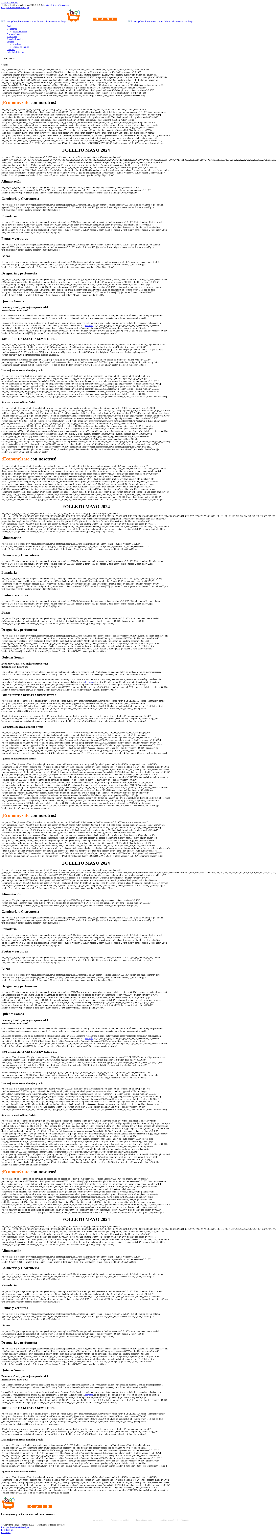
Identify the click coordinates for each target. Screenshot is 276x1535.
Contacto (185, 1520)
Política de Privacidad (120, 1520)
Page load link (7, 1530)
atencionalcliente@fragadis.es (55, 5)
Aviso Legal (98, 1520)
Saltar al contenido (9, 2)
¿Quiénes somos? (167, 1520)
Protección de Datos (144, 1520)
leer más (89, 325)
